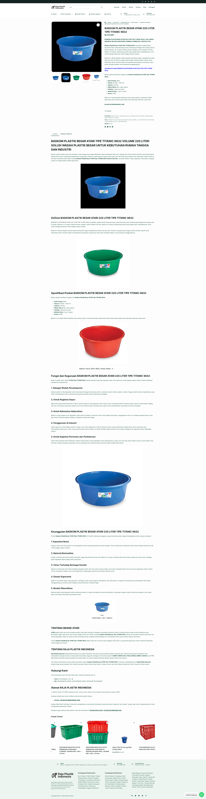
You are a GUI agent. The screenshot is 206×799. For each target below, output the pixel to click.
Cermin (107, 788)
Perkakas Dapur (120, 784)
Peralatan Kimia (82, 784)
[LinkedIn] (112, 126)
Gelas (111, 780)
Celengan (112, 782)
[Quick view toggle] (74, 722)
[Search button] (101, 7)
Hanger (147, 781)
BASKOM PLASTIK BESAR (137, 116)
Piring (106, 780)
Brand (54, 14)
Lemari (123, 778)
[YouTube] (151, 1)
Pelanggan (152, 7)
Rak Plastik (149, 773)
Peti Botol (97, 780)
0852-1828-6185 (151, 14)
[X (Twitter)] (145, 1)
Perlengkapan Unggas (84, 788)
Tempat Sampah (95, 14)
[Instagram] (148, 1)
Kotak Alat (92, 786)
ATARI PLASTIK (115, 116)
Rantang (107, 786)
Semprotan (152, 777)
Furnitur (108, 14)
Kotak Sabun (119, 788)
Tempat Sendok (142, 779)
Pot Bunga (135, 775)
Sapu (140, 777)
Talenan (113, 786)
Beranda (116, 7)
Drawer (134, 787)
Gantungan (135, 777)
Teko (138, 787)
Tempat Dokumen (83, 786)
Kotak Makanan (136, 773)
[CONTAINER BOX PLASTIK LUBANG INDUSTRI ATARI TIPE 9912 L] (144, 732)
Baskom (112, 776)
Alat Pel (145, 777)
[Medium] (145, 795)
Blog (144, 7)
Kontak (131, 7)
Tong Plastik (81, 780)
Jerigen (135, 779)
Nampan (118, 786)
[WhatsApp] (154, 1)
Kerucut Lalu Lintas (93, 782)
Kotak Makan (111, 784)
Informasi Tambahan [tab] (66, 134)
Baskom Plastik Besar (114, 119)
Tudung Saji (140, 781)
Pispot (143, 773)
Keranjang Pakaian (138, 785)
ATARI (110, 123)
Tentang (138, 7)
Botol (107, 782)
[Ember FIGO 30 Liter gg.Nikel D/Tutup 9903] (117, 732)
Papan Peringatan (93, 778)
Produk (124, 7)
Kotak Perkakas (82, 782)
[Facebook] (142, 1)
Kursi (119, 778)
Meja (115, 778)
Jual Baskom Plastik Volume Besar (116, 121)
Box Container (67, 14)
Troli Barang (89, 780)
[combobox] (84, 7)
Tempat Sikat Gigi (149, 783)
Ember (107, 776)
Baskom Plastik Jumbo (129, 119)
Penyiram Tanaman (144, 775)
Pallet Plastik (81, 14)
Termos (143, 787)
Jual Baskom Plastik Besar (145, 119)
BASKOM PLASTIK (125, 116)
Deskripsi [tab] (55, 134)
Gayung (112, 788)
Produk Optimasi (113, 117)
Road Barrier (95, 788)
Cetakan (118, 782)
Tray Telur (140, 783)
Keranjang (118, 776)
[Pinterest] (110, 126)
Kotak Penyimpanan (93, 784)
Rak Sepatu (149, 787)
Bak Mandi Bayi (148, 785)
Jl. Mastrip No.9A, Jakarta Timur (132, 14)
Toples (124, 786)
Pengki (116, 780)
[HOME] (105, 22)
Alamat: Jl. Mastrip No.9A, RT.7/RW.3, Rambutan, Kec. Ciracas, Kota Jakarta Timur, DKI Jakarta (83, 764)
